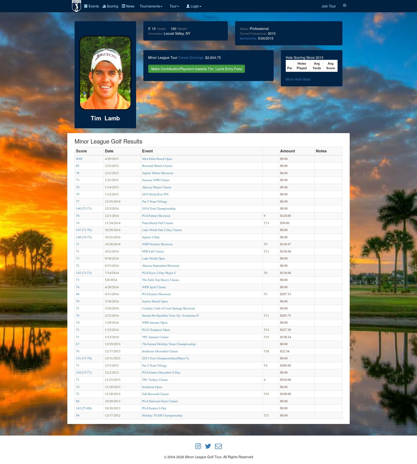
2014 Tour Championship (159, 208)
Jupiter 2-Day (151, 237)
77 (77, 201)
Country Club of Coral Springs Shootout (168, 308)
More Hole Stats (298, 79)
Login (194, 6)
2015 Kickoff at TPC (155, 194)
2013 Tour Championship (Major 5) (165, 358)
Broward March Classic (157, 166)
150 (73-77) (83, 372)
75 (77, 180)
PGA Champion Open (156, 330)
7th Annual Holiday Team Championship (169, 344)
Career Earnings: (191, 57)
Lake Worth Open (153, 258)
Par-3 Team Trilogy (154, 201)
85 (77, 166)
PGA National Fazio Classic (160, 401)
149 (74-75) (83, 237)
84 (77, 401)
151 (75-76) (83, 358)
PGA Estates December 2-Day (161, 372)
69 (77, 294)
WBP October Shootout (157, 244)
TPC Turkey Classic (155, 380)
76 (77, 216)
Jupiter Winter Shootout (157, 173)
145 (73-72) (83, 273)
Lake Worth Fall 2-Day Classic (162, 230)
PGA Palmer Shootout (156, 216)
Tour (173, 6)
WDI (79, 159)
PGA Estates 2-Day (154, 408)
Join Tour (329, 6)
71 (77, 244)
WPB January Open (154, 322)
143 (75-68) (83, 408)
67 (77, 344)
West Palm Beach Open (157, 159)
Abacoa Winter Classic (157, 187)
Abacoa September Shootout (160, 265)
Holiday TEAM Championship (162, 415)
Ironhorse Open (152, 387)
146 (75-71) (83, 208)
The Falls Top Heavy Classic (160, 280)
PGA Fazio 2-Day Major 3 (159, 273)
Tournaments (150, 6)
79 (77, 187)
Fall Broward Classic (155, 394)
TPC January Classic (155, 337)
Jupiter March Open (155, 301)
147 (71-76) (83, 230)
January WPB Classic (156, 180)
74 (77, 223)
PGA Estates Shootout (156, 294)
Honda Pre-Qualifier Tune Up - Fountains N (170, 315)
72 (77, 265)
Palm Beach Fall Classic (158, 223)
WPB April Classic (154, 287)
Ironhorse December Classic (160, 351)
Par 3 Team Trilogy (154, 365)
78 (77, 173)
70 (77, 315)
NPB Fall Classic (153, 251)
